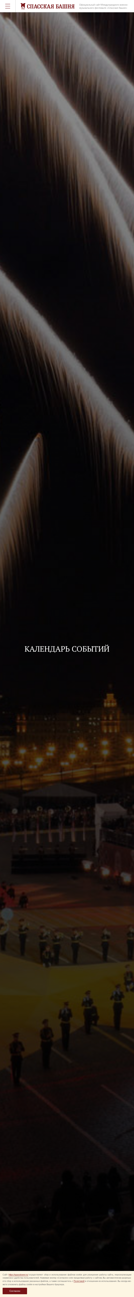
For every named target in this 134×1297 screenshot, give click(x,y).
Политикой (79, 1281)
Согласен (14, 1291)
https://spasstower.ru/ (18, 1275)
